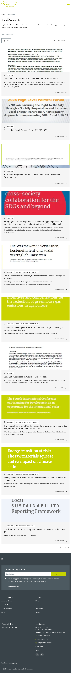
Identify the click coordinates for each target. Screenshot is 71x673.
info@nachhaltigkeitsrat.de (45, 642)
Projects (38, 612)
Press (37, 650)
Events (37, 605)
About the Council (6, 601)
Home (3, 14)
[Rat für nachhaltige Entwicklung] (9, 4)
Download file (59, 92)
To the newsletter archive (12, 586)
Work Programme (6, 608)
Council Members (6, 605)
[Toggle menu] (68, 4)
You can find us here (44, 635)
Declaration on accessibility (9, 627)
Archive (38, 616)
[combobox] (62, 40)
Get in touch (39, 646)
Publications (39, 608)
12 (65, 547)
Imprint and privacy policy (9, 663)
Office (3, 612)
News (37, 601)
